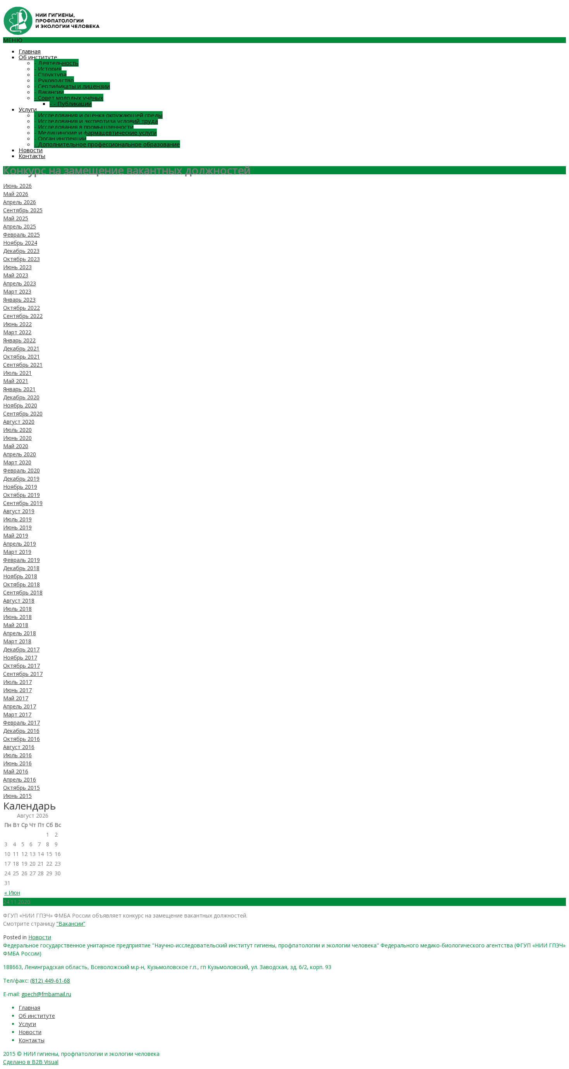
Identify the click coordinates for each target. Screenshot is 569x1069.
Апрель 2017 (19, 706)
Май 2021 (15, 381)
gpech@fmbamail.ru (46, 994)
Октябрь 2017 (21, 665)
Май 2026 (15, 194)
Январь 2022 (19, 340)
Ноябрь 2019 (20, 486)
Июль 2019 (17, 519)
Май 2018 (15, 625)
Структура (50, 74)
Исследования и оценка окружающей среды (98, 115)
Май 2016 (15, 771)
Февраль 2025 (21, 234)
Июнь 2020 (17, 438)
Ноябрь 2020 (20, 405)
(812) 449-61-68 (50, 980)
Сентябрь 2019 (23, 503)
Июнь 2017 (17, 690)
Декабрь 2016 (21, 730)
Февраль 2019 (21, 560)
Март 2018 (17, 641)
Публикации (71, 103)
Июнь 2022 (17, 324)
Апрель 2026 (19, 202)
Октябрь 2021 (21, 356)
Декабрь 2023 (21, 250)
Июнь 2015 (17, 795)
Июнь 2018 (17, 616)
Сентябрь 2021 (23, 364)
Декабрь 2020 (21, 397)
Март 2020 (17, 462)
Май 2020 (15, 446)
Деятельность (56, 63)
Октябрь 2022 (21, 307)
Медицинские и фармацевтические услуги (95, 132)
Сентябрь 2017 (23, 673)
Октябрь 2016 (21, 738)
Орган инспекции (60, 138)
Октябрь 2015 (21, 787)
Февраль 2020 (21, 470)
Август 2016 (18, 747)
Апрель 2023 (19, 283)
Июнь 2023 (17, 267)
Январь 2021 (19, 389)
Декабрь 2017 (21, 649)
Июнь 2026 (17, 185)
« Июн (12, 892)
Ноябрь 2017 (20, 657)
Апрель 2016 (19, 779)
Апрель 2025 (19, 226)
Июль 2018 (17, 608)
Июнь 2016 (17, 763)
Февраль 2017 (21, 722)
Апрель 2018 (19, 633)
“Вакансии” (71, 923)
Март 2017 (17, 714)
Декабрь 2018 (21, 568)
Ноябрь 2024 (20, 242)
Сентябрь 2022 (23, 316)
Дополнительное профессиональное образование (107, 144)
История (48, 68)
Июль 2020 (17, 429)
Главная (30, 51)
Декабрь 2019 (21, 478)
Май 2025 (15, 218)
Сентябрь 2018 (23, 592)
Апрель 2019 (19, 543)
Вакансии (49, 92)
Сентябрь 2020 (23, 413)
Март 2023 (17, 291)
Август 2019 (18, 511)
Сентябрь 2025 (23, 210)
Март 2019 (17, 551)
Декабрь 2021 (21, 348)
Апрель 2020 (19, 454)
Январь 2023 (19, 299)
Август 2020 (18, 421)
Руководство (54, 80)
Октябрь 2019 (21, 494)
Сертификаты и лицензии (72, 86)
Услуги (28, 109)
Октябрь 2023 (21, 259)
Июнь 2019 (17, 527)
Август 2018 (18, 600)
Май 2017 (15, 698)
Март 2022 (17, 332)
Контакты (32, 156)
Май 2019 (15, 535)
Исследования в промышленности (84, 127)
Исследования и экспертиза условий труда (96, 121)
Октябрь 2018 (21, 584)
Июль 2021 (17, 372)
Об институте (38, 57)
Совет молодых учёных (68, 97)
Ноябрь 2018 (20, 576)
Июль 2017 (17, 682)
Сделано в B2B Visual (30, 1062)
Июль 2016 (17, 755)
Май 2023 (15, 275)
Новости (31, 150)
